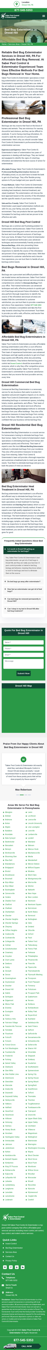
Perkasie (31, 952)
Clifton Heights (11, 930)
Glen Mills (9, 1070)
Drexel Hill (9, 989)
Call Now (27, 1346)
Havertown (9, 1115)
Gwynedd (9, 1093)
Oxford (30, 934)
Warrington (32, 1144)
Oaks (30, 923)
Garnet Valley (10, 1063)
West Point (32, 1163)
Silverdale (32, 1052)
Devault (8, 971)
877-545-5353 (23, 10)
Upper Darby (33, 1122)
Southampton (33, 1067)
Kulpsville (9, 1174)
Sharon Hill (32, 1048)
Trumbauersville (34, 1107)
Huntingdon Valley (12, 1137)
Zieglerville (32, 1196)
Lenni (30, 812)
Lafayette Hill (10, 1177)
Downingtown (10, 978)
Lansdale (8, 1192)
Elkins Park (9, 1004)
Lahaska (8, 1181)
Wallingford (32, 1137)
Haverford (9, 1111)
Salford (31, 1030)
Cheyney (8, 927)
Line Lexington (34, 827)
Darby (7, 967)
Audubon (8, 831)
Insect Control (11, 1244)
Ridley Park (32, 1011)
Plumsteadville (34, 971)
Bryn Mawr (9, 886)
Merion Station (33, 864)
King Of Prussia (11, 1166)
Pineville (31, 963)
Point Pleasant (34, 982)
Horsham (8, 1133)
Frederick (9, 1056)
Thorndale (32, 1096)
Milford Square (34, 867)
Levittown (32, 816)
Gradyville (9, 1089)
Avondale (9, 834)
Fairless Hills (10, 1019)
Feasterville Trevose (13, 1026)
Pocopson (32, 978)
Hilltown (8, 1118)
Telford (31, 1093)
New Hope (32, 893)
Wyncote (31, 1189)
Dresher (8, 986)
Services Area (14, 44)
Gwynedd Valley (11, 1096)
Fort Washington (11, 1048)
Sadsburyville (33, 1022)
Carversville (10, 893)
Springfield (32, 1085)
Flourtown (9, 1034)
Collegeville (10, 941)
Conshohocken (11, 949)
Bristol (7, 871)
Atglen (7, 827)
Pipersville (32, 967)
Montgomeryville (34, 879)
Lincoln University (35, 823)
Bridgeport (9, 867)
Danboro (8, 963)
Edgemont (9, 1000)
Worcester (32, 1177)
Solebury (31, 1059)
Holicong (8, 1122)
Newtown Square (34, 904)
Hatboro (8, 1104)
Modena (31, 871)
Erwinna (8, 1008)
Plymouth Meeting (35, 974)
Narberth (31, 890)
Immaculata (9, 1141)
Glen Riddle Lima (12, 1074)
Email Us (9, 1288)
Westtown (32, 1166)
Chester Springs (11, 923)
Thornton (31, 1100)
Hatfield (8, 1107)
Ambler (8, 816)
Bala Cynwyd (10, 838)
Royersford (32, 1015)
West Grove (32, 1159)
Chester (8, 915)
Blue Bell (8, 860)
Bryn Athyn (9, 882)
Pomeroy (31, 986)
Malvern (31, 845)
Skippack (31, 1056)
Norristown (32, 908)
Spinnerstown (33, 1070)
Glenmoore (9, 1078)
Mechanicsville (34, 853)
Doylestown (10, 982)
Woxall (30, 1181)
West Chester (33, 1155)
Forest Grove (10, 1045)
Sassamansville (34, 1037)
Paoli (30, 938)
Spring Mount (33, 1082)
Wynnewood (33, 1192)
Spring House (33, 1078)
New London (33, 897)
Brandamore (10, 864)
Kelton (7, 1152)
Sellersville (32, 1045)
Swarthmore (32, 1089)
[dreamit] (14, 1217)
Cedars (8, 897)
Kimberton (9, 1163)
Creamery (9, 952)
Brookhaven (9, 875)
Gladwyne (9, 1067)
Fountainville (10, 1052)
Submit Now (24, 673)
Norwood (31, 915)
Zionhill (31, 1200)
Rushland (31, 1019)
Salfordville (32, 1034)
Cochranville (10, 938)
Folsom (8, 1041)
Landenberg (10, 1185)
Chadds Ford (10, 901)
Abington (8, 812)
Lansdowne (9, 1196)
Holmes (8, 1126)
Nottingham (32, 919)
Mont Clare (32, 875)
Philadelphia (33, 956)
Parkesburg (32, 945)
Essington (9, 1011)
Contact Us (9, 1256)
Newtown (31, 901)
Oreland (31, 927)
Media (30, 856)
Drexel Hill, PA (27, 5)
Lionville (31, 831)
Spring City (32, 1074)
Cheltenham (9, 912)
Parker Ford (32, 941)
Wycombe (32, 1185)
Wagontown (32, 1133)
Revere (31, 1000)
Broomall (8, 879)
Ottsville (31, 930)
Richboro (31, 1004)
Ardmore (8, 820)
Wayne (30, 1152)
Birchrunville (10, 853)
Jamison (8, 1144)
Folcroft (8, 1037)
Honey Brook (10, 1129)
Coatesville (9, 934)
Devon (7, 974)
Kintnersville (10, 1170)
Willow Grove (33, 1170)
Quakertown (32, 997)
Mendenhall (32, 860)
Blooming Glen (11, 856)
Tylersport (32, 1111)
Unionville (32, 1115)
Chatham (8, 908)
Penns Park (32, 949)
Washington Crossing (36, 1148)
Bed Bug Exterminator (14, 1248)
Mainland (31, 842)
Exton (7, 1015)
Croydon (8, 956)
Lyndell (31, 838)
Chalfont (8, 904)
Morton (31, 886)
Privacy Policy (11, 1261)
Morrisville (32, 882)
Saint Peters (33, 1026)
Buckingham (10, 890)
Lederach (9, 1200)
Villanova (31, 1129)
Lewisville (32, 820)
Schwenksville (33, 1041)
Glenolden (9, 1082)
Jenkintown (9, 1148)
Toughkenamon (34, 1104)
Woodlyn (31, 1174)
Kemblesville (10, 1155)
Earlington (9, 997)
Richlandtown (33, 1008)
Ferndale (8, 1030)
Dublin (7, 993)
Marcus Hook (33, 849)
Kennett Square (11, 1159)
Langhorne (9, 1189)
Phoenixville (33, 960)
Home (4, 44)
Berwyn (8, 849)
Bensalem (9, 845)
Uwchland (31, 1126)
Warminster (32, 1141)
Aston (7, 823)
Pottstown (32, 989)
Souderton (32, 1063)
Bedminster (9, 842)
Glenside (8, 1085)
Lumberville (32, 834)
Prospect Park (33, 993)
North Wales (33, 912)
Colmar (8, 945)
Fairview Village (11, 1022)
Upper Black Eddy (35, 1118)
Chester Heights (11, 919)
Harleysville (10, 1100)
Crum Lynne (9, 960)
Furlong (8, 1059)
